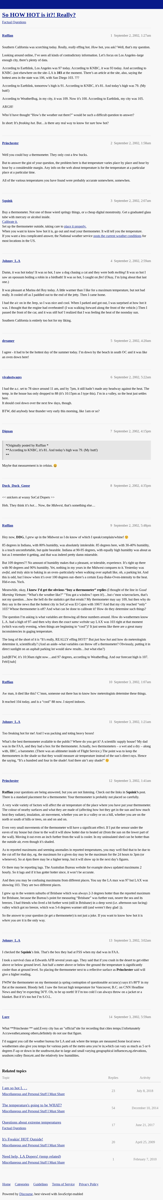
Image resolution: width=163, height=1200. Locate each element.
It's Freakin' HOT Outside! (22, 1139)
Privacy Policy (88, 1184)
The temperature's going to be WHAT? (32, 1105)
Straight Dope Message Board (22, 4)
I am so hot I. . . (14, 1088)
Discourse (26, 1194)
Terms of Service (63, 1184)
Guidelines (40, 1184)
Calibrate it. (10, 221)
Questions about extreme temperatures (31, 1122)
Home (6, 1184)
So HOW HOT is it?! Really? (39, 14)
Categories (22, 1184)
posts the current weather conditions (117, 236)
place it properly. (75, 226)
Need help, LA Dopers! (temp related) (31, 1156)
